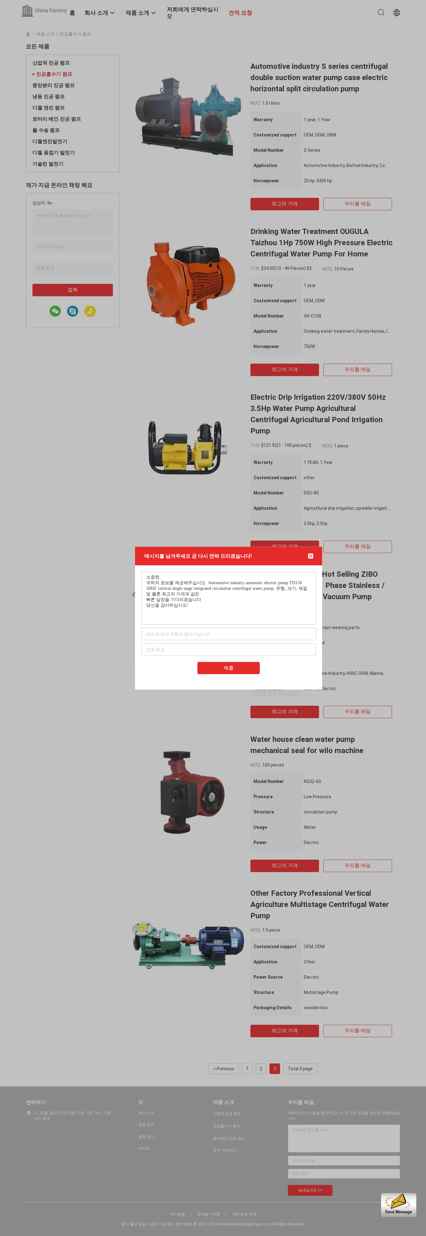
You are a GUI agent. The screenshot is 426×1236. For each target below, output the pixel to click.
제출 (229, 667)
